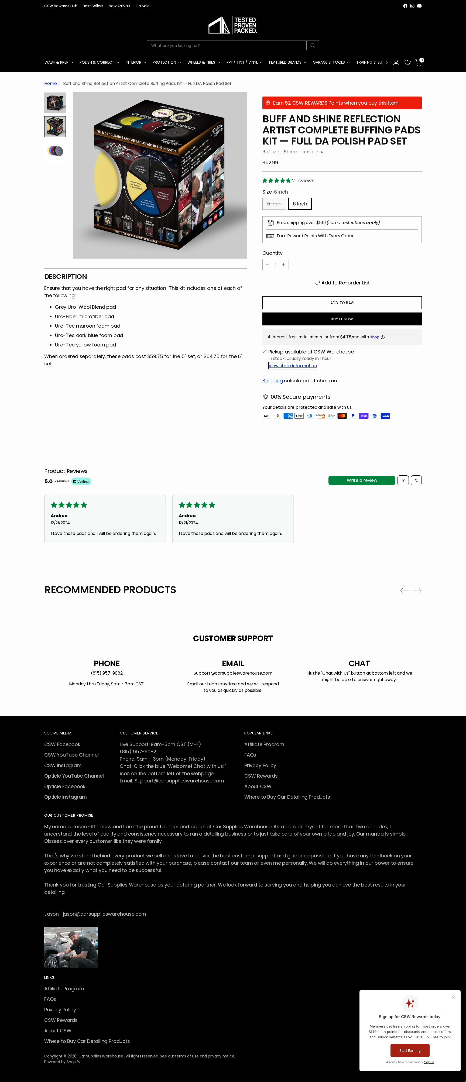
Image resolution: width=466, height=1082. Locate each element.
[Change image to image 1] (55, 102)
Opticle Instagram (65, 797)
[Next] (386, 62)
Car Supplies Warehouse (101, 1056)
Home (50, 83)
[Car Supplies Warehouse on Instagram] (412, 6)
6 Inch (300, 203)
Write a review (362, 480)
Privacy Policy (260, 765)
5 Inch (274, 203)
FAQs (250, 754)
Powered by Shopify (62, 1061)
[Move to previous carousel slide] (404, 591)
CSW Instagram (63, 765)
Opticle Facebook (64, 786)
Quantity (272, 253)
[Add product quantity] (284, 264)
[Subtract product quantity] (267, 264)
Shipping (272, 380)
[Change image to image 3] (55, 151)
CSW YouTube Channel (71, 754)
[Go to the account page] (396, 62)
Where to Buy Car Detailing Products (287, 797)
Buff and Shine (279, 151)
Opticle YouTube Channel (74, 775)
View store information (293, 366)
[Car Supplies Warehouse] (233, 24)
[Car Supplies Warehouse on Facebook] (405, 6)
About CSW (257, 786)
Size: (275, 191)
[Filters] (403, 480)
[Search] (312, 45)
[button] (277, 180)
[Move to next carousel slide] (417, 590)
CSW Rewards (261, 775)
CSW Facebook (62, 744)
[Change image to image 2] (55, 126)
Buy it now (342, 319)
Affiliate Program (264, 744)
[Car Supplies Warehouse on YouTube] (419, 6)
